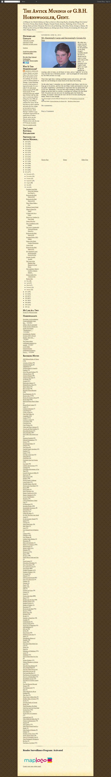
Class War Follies (27, 414)
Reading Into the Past (28, 599)
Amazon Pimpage (27, 376)
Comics (25, 418)
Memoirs (25, 550)
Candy (24, 407)
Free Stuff (25, 464)
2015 (26, 165)
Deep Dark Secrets (28, 431)
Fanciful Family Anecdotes (30, 449)
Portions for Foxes (28, 590)
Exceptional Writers (28, 443)
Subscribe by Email (28, 42)
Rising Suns (26, 612)
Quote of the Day (30, 221)
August (28, 183)
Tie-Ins (25, 700)
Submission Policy (28, 53)
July (27, 185)
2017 (26, 161)
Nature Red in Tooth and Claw (31, 557)
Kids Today (26, 526)
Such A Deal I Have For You (30, 656)
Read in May (29, 279)
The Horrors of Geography (30, 675)
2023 (26, 148)
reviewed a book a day (28, 93)
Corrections (26, 423)
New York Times (27, 565)
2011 (26, 292)
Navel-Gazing (26, 561)
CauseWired (26, 410)
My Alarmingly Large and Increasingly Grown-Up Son (31, 253)
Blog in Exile (26, 388)
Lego (24, 528)
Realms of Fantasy (28, 605)
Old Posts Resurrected (28, 577)
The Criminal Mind (28, 667)
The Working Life (27, 688)
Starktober (25, 654)
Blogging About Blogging (29, 390)
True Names (26, 711)
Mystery (25, 555)
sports (24, 653)
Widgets (25, 732)
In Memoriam (26, 504)
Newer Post (44, 160)
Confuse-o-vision (27, 420)
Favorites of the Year (28, 454)
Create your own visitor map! (32, 766)
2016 (26, 163)
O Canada (25, 574)
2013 (26, 170)
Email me (25, 48)
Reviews (25, 610)
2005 (26, 305)
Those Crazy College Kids (30, 697)
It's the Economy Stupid (29, 519)
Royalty (25, 616)
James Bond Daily (27, 524)
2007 (26, 300)
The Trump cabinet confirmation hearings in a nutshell (29, 343)
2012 (26, 172)
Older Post (85, 160)
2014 (26, 167)
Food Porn (26, 458)
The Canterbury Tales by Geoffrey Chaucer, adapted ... (32, 270)
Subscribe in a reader (28, 40)
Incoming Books (27, 506)
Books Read (26, 399)
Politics (25, 587)
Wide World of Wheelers (29, 730)
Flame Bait (26, 456)
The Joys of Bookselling (29, 677)
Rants (24, 598)
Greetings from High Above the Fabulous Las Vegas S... (32, 191)
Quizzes (25, 592)
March (28, 285)
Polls (24, 588)
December (29, 174)
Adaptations (26, 366)
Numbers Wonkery (28, 572)
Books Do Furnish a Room (30, 398)
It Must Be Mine (27, 513)
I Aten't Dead (29, 245)
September (29, 181)
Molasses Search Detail (32, 207)
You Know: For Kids (28, 743)
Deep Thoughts (27, 432)
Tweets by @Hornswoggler (30, 312)
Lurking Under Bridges (29, 539)
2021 (26, 152)
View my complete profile (29, 125)
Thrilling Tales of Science (29, 699)
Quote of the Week (28, 596)
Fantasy (25, 453)
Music (24, 554)
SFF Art (25, 629)
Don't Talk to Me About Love (30, 434)
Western (25, 722)
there (24, 689)
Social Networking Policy (30, 51)
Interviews (25, 511)
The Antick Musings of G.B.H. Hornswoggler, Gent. (55, 14)
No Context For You (28, 566)
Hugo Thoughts (27, 491)
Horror (25, 487)
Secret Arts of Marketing (29, 625)
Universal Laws (27, 717)
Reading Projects (27, 603)
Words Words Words (28, 735)
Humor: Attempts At (28, 495)
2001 (26, 307)
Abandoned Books (28, 365)
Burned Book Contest (28, 405)
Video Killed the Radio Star (30, 719)
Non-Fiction (26, 568)
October (28, 178)
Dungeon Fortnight (28, 438)
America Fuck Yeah (28, 377)
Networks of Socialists (29, 563)
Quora (24, 594)
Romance (25, 614)
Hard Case (25, 475)
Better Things (26, 387)
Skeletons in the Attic (28, 634)
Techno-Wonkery (27, 660)
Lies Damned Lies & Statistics (30, 530)
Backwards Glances (28, 383)
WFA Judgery (26, 724)
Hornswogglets (34, 61)
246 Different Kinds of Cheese (31, 359)
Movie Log (26, 552)
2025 (26, 144)
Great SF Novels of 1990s (30, 473)
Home (65, 160)
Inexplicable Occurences (29, 508)
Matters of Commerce (28, 544)
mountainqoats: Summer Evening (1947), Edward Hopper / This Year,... (29, 335)
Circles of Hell (26, 412)
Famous (25, 445)
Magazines (26, 541)
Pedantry (25, 581)
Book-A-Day (26, 396)
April (27, 283)
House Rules (26, 489)
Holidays (25, 478)
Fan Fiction (26, 447)
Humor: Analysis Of (28, 493)
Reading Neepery (27, 601)
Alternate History (27, 374)
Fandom (25, 451)
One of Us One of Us (28, 579)
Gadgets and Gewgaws (29, 465)
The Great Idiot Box (28, 673)
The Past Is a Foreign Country (30, 680)
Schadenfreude (27, 621)
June (27, 187)
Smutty (25, 642)
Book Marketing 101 (28, 394)
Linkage (25, 533)
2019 (26, 157)
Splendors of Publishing (29, 651)
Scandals (25, 620)
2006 (26, 302)
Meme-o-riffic (26, 548)
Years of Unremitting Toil (29, 737)
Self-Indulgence (27, 627)
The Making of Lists (28, 678)
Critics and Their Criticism (30, 427)
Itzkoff (24, 521)
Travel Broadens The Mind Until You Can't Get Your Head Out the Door (31, 708)
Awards (25, 381)
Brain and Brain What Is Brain (31, 401)
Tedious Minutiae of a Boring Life (58, 101)
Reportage (25, 607)
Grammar (25, 467)
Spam (24, 649)
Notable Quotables (28, 570)
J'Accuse (25, 522)
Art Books (25, 379)
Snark (24, 647)
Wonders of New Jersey (29, 733)
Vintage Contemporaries (29, 721)
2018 (26, 159)
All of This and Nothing (29, 372)
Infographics (26, 509)
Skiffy (24, 636)
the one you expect (31, 122)
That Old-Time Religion (29, 666)
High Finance (26, 476)
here (36, 111)
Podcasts (25, 583)
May (27, 281)
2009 (26, 296)
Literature (25, 535)
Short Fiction (26, 632)
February (28, 287)
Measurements (26, 546)
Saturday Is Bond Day (28, 618)
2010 (26, 294)
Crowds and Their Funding (30, 429)
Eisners (25, 442)
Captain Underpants (28, 409)
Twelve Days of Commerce (30, 713)
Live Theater (26, 537)
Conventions (26, 421)
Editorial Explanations (28, 440)
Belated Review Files (28, 385)
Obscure (25, 576)
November (29, 176)
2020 (26, 154)
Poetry (24, 585)
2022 (26, 150)
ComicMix (26, 416)
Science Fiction (27, 623)
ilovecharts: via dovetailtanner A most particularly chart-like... (30, 321)
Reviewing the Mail (28, 609)
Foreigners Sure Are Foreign (30, 460)
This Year (25, 695)
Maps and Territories (28, 543)
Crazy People (26, 425)
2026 (26, 142)
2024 (26, 146)
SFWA (25, 631)
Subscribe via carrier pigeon (30, 44)
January (28, 289)
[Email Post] (42, 100)
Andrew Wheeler (31, 71)
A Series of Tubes (27, 363)
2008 (26, 298)
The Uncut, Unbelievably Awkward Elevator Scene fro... (32, 229)
